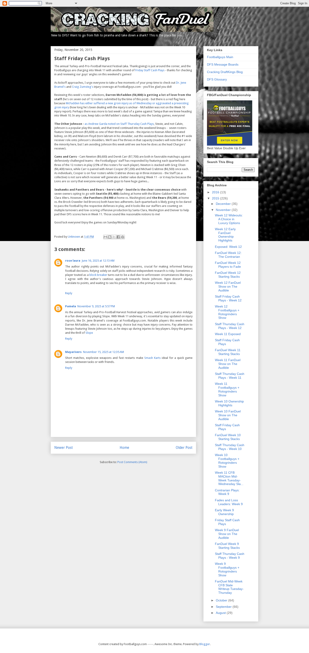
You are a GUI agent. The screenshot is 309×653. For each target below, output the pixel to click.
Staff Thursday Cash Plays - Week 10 (229, 447)
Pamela (70, 306)
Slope (89, 332)
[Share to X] (114, 237)
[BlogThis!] (109, 237)
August (221, 613)
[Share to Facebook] (118, 237)
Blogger (204, 644)
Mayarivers (73, 352)
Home (124, 447)
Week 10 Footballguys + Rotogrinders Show (227, 460)
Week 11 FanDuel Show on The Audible (227, 363)
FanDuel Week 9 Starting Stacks (227, 545)
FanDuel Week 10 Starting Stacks (228, 437)
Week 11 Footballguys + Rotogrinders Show (227, 389)
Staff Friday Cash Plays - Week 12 (228, 298)
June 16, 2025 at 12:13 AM (98, 260)
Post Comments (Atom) (132, 462)
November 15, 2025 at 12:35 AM (103, 352)
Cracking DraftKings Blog (225, 72)
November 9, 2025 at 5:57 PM (96, 306)
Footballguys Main (220, 57)
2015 (216, 198)
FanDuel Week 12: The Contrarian (228, 254)
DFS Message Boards (222, 64)
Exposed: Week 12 (228, 246)
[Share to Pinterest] (122, 237)
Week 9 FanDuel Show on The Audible (227, 533)
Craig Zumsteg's (82, 86)
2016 (216, 192)
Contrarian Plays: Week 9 (227, 492)
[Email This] (105, 237)
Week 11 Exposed (228, 334)
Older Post (184, 447)
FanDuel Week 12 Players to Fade (228, 264)
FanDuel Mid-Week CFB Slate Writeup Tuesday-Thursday (229, 587)
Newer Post (63, 447)
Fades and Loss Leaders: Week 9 (229, 502)
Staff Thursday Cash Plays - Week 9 (229, 555)
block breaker (98, 275)
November (224, 210)
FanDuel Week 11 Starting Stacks (227, 352)
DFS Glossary (217, 79)
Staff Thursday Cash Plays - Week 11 (229, 375)
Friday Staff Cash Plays (149, 70)
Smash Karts (152, 358)
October (222, 600)
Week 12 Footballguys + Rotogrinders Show (227, 312)
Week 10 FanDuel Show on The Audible (228, 415)
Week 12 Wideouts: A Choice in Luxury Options (229, 219)
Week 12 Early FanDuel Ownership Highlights (225, 234)
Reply (68, 293)
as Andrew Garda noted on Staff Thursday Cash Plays (119, 123)
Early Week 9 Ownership (224, 512)
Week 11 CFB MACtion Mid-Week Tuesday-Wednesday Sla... (229, 478)
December (224, 204)
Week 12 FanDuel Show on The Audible (228, 286)
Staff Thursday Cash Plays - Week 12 (229, 326)
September (224, 606)
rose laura (72, 260)
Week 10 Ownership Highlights (229, 403)
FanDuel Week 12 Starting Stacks (228, 274)
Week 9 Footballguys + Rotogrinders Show (227, 569)
